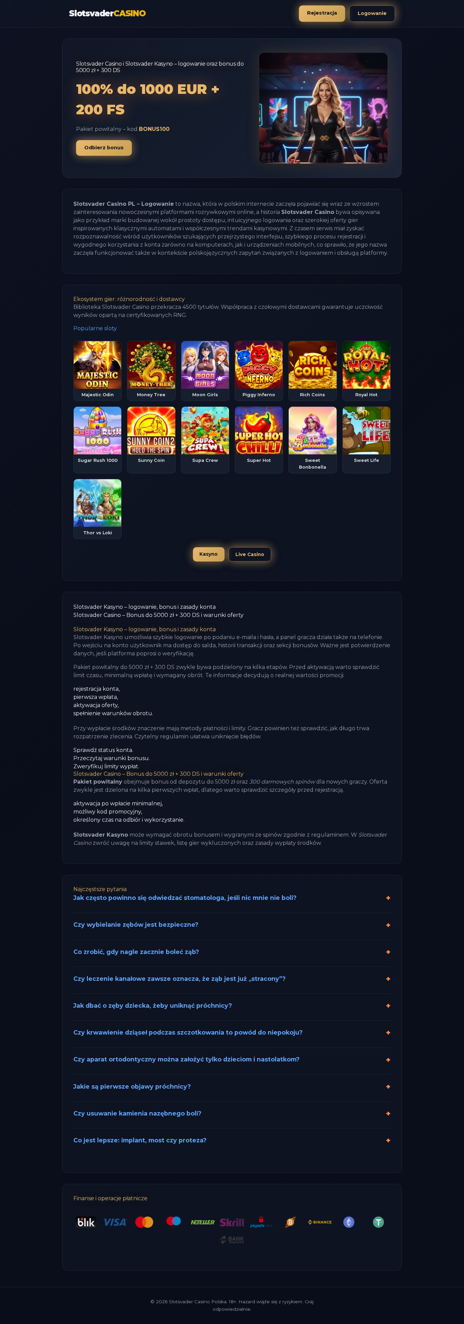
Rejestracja (322, 13)
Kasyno (208, 554)
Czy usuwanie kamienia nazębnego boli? (137, 1113)
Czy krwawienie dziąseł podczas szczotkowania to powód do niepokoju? (188, 1032)
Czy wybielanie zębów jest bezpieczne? (135, 924)
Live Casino (249, 554)
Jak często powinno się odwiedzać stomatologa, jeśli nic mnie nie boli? (185, 897)
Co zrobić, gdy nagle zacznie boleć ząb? (136, 951)
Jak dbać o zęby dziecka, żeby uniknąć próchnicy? (152, 1005)
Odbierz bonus (104, 148)
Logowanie (372, 13)
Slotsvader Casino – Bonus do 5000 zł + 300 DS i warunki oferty (158, 615)
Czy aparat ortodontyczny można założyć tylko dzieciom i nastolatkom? (186, 1059)
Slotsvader (107, 13)
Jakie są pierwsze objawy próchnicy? (132, 1086)
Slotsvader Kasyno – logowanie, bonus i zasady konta (144, 607)
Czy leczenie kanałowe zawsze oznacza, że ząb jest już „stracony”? (179, 978)
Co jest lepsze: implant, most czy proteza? (140, 1140)
